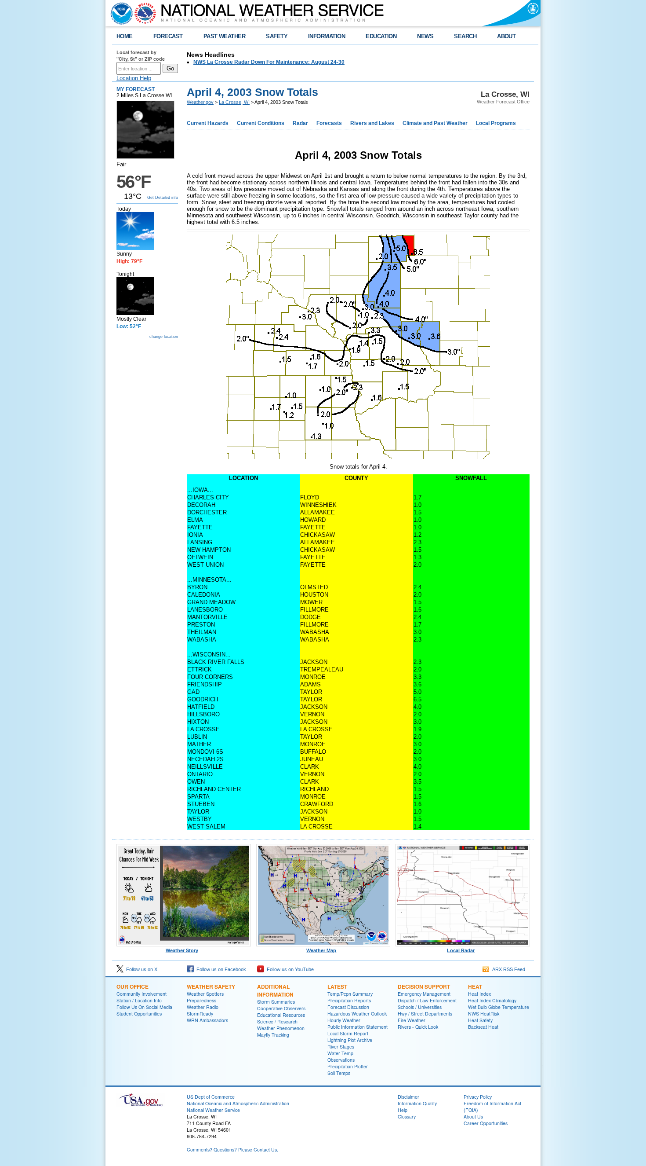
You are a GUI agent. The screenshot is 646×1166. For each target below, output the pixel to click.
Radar (300, 123)
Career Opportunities (486, 1123)
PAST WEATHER (224, 36)
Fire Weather (411, 1020)
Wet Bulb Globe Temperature (498, 1007)
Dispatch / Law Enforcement (427, 1000)
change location (163, 336)
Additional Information (275, 990)
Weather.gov (200, 102)
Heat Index (479, 993)
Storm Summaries (276, 1001)
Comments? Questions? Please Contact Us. (232, 1149)
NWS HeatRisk (483, 1013)
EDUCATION (381, 36)
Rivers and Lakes (372, 123)
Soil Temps (338, 1073)
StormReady (200, 1013)
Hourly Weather (343, 1020)
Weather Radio (202, 1007)
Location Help (133, 78)
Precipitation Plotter (347, 1066)
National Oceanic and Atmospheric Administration (238, 1103)
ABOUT (506, 36)
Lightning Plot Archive (349, 1040)
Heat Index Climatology (492, 1000)
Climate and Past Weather (435, 123)
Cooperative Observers (281, 1008)
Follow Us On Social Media (144, 1007)
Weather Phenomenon (281, 1028)
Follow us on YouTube (289, 969)
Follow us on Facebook (220, 969)
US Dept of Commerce (211, 1096)
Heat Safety (480, 1020)
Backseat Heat (483, 1026)
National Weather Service (213, 1110)
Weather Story (182, 950)
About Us (473, 1116)
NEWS (425, 36)
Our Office (132, 986)
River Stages (340, 1046)
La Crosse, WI (234, 102)
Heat (475, 986)
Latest (337, 986)
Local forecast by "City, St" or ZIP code (140, 55)
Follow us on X (140, 969)
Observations (341, 1059)
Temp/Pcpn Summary (350, 993)
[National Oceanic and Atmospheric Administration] (119, 13)
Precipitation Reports (349, 1000)
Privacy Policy (478, 1096)
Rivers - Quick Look (418, 1026)
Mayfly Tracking (273, 1034)
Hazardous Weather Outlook (357, 1013)
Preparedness (201, 1000)
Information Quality (417, 1103)
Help (402, 1110)
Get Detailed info (162, 197)
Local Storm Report (347, 1033)
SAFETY (276, 36)
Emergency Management (424, 993)
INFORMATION (326, 36)
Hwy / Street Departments (425, 1013)
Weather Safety (211, 986)
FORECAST (168, 36)
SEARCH (465, 36)
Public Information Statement (357, 1026)
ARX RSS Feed (507, 969)
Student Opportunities (139, 1013)
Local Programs (496, 123)
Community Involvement (141, 993)
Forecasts (329, 123)
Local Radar (461, 950)
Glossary (407, 1116)
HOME (124, 36)
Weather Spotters (205, 993)
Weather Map (321, 950)
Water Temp (340, 1053)
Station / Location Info (139, 1000)
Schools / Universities (420, 1007)
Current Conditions (260, 123)
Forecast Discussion (348, 1007)
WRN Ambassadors (207, 1020)
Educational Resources (281, 1015)
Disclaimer (408, 1096)
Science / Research (277, 1021)
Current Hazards (208, 123)
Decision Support (424, 986)
